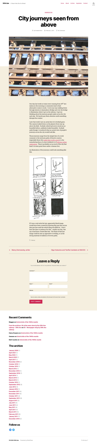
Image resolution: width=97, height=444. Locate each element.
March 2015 (13, 369)
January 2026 (13, 350)
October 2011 (13, 396)
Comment (32, 270)
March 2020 (13, 357)
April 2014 (12, 375)
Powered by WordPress (26, 440)
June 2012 (12, 387)
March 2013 (13, 380)
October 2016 (13, 364)
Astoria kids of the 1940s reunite (27, 322)
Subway (33, 240)
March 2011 (12, 412)
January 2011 (13, 416)
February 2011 (13, 414)
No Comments (61, 30)
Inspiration (79, 3)
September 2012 (14, 384)
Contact (85, 3)
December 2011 (14, 391)
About (67, 3)
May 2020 (12, 355)
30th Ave (6, 3)
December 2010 (14, 419)
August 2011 (13, 400)
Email (50, 284)
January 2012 (13, 389)
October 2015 (13, 366)
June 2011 (12, 405)
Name (31, 284)
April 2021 (12, 353)
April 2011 (12, 409)
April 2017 (12, 359)
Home (62, 3)
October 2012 (13, 382)
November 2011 (14, 394)
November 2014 (14, 371)
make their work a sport (51, 140)
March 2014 (13, 378)
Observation (48, 12)
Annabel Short (38, 30)
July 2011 (12, 403)
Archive (72, 3)
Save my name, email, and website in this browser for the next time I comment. (48, 297)
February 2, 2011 (50, 30)
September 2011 (14, 398)
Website (31, 290)
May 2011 (12, 407)
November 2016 (14, 362)
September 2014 (14, 373)
